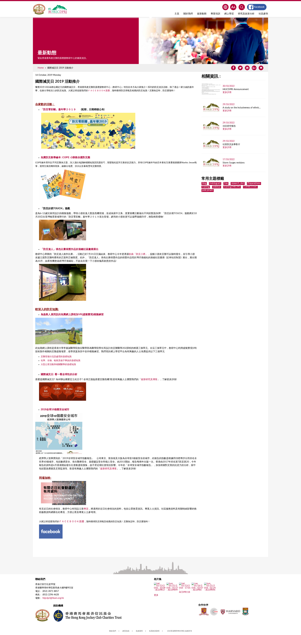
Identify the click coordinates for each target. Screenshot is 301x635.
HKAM (39, 9)
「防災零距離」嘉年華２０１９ (58, 109)
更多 (156, 595)
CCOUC (214, 611)
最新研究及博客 (149, 379)
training (205, 187)
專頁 (86, 509)
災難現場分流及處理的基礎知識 (56, 356)
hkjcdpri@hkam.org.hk (53, 598)
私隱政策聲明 (154, 631)
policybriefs (207, 190)
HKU (245, 611)
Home (41, 68)
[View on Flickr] (160, 590)
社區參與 (263, 14)
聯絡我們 (112, 631)
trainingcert (215, 183)
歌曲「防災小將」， (139, 254)
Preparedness (254, 183)
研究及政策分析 (246, 14)
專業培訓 (215, 14)
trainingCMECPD (232, 187)
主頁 (176, 14)
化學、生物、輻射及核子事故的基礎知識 (60, 360)
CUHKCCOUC (250, 187)
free (226, 183)
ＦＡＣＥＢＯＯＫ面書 (99, 91)
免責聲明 (139, 631)
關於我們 (188, 14)
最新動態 (201, 14)
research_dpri (237, 183)
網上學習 (229, 14)
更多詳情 (227, 92)
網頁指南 (125, 631)
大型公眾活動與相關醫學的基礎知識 (58, 364)
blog (204, 183)
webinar (216, 187)
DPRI (57, 9)
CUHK (204, 611)
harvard (230, 611)
